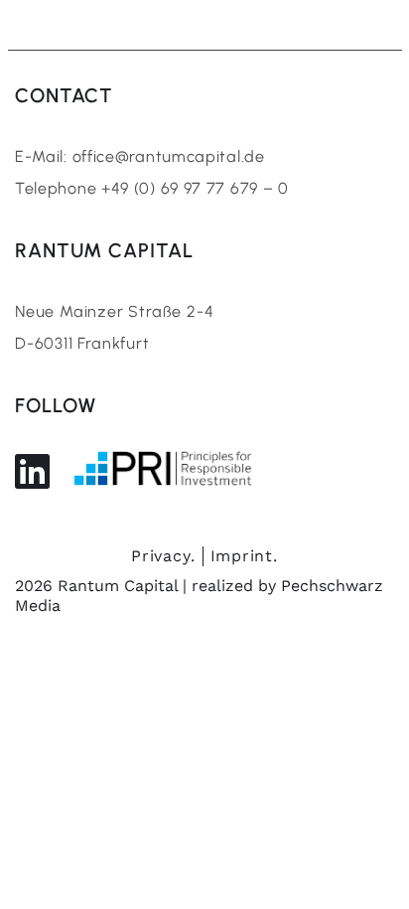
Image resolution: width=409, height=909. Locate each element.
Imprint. (244, 555)
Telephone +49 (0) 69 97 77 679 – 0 (152, 188)
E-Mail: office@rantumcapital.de (140, 156)
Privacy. (163, 555)
